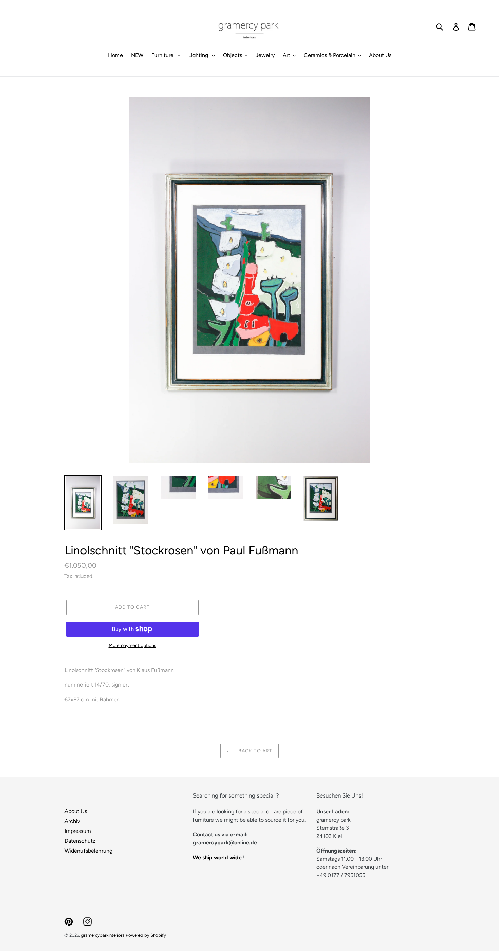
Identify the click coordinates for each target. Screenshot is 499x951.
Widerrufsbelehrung (88, 850)
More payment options (132, 645)
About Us (75, 811)
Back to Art (254, 751)
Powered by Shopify (146, 935)
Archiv (72, 821)
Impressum (77, 831)
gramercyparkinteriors (102, 935)
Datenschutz (79, 841)
